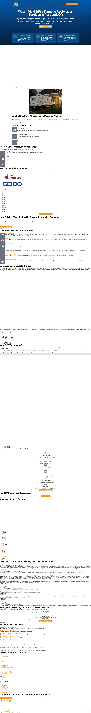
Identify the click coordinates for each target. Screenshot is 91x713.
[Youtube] (10, 700)
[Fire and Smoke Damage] (2, 245)
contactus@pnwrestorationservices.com (10, 657)
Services (38, 4)
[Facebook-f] (1, 700)
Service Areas (44, 4)
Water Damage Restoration (10, 233)
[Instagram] (4, 700)
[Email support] (1, 657)
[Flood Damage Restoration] (2, 251)
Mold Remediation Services (10, 238)
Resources (57, 4)
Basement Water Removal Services (11, 254)
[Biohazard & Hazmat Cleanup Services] (2, 261)
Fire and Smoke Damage (9, 243)
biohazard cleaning (62, 329)
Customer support (6, 653)
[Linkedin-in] (7, 700)
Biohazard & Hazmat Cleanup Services (12, 259)
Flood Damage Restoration (10, 249)
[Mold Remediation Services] (2, 240)
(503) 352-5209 (5, 655)
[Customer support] (1, 654)
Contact (63, 4)
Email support (5, 656)
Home (33, 4)
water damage (13, 222)
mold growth (18, 222)
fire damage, (25, 122)
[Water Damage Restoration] (2, 235)
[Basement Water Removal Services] (2, 256)
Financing (51, 4)
